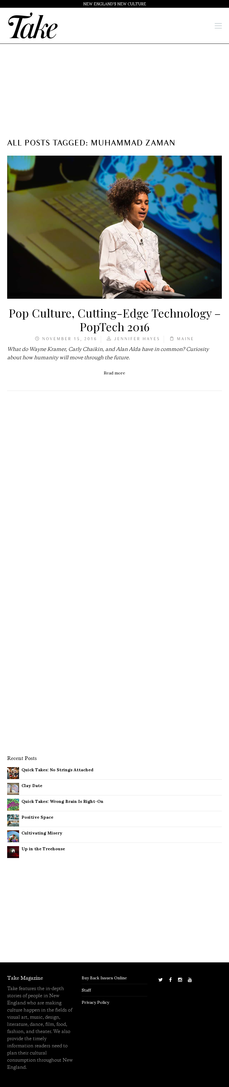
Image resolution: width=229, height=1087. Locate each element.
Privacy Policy (95, 1002)
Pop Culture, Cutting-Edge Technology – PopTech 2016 (115, 319)
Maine (185, 339)
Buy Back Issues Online (104, 978)
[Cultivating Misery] (13, 835)
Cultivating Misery (41, 833)
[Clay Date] (13, 788)
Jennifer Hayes (137, 339)
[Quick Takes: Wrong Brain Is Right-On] (13, 804)
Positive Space (37, 817)
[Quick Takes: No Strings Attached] (13, 772)
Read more (114, 373)
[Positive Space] (13, 820)
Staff (86, 990)
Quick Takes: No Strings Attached (57, 769)
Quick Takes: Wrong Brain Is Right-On (62, 801)
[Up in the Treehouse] (13, 851)
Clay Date (31, 785)
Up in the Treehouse (43, 848)
